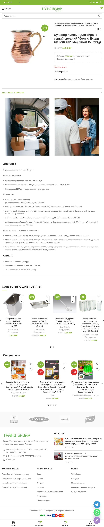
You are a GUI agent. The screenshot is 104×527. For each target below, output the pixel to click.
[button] (21, 301)
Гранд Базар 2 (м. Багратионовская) (16, 478)
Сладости (15, 393)
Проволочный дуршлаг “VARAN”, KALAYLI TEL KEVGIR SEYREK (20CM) (65, 321)
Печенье (23, 393)
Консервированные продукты (83, 487)
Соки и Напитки (78, 395)
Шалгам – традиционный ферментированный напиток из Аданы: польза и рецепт (81, 456)
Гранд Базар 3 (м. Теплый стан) (14, 483)
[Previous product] (95, 29)
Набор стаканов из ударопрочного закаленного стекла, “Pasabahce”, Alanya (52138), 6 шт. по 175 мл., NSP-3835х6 (90, 324)
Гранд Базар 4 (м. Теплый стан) (14, 487)
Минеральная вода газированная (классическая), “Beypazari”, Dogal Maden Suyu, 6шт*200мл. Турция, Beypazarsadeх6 (85, 387)
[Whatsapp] (96, 512)
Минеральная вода (91, 395)
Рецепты (40, 487)
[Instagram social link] (90, 2)
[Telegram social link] (100, 2)
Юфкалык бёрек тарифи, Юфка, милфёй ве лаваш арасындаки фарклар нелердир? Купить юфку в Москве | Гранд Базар (83, 441)
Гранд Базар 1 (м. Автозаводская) (15, 474)
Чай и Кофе (76, 474)
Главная (57, 23)
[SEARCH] (99, 16)
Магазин (65, 23)
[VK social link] (97, 2)
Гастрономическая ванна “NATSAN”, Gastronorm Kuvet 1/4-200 (13, 322)
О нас (39, 474)
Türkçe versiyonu (43, 500)
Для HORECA (13, 329)
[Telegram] (96, 504)
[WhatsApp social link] (93, 2)
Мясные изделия (78, 483)
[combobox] (52, 16)
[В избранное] (21, 296)
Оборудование (87, 79)
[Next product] (101, 29)
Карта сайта (41, 496)
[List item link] (26, 459)
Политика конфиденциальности (50, 492)
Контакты (40, 478)
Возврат (40, 483)
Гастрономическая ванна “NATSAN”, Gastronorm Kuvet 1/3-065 (39, 322)
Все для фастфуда (72, 79)
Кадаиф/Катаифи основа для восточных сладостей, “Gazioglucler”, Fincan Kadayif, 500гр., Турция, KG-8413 (19, 386)
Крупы (52, 395)
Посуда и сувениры (79, 492)
